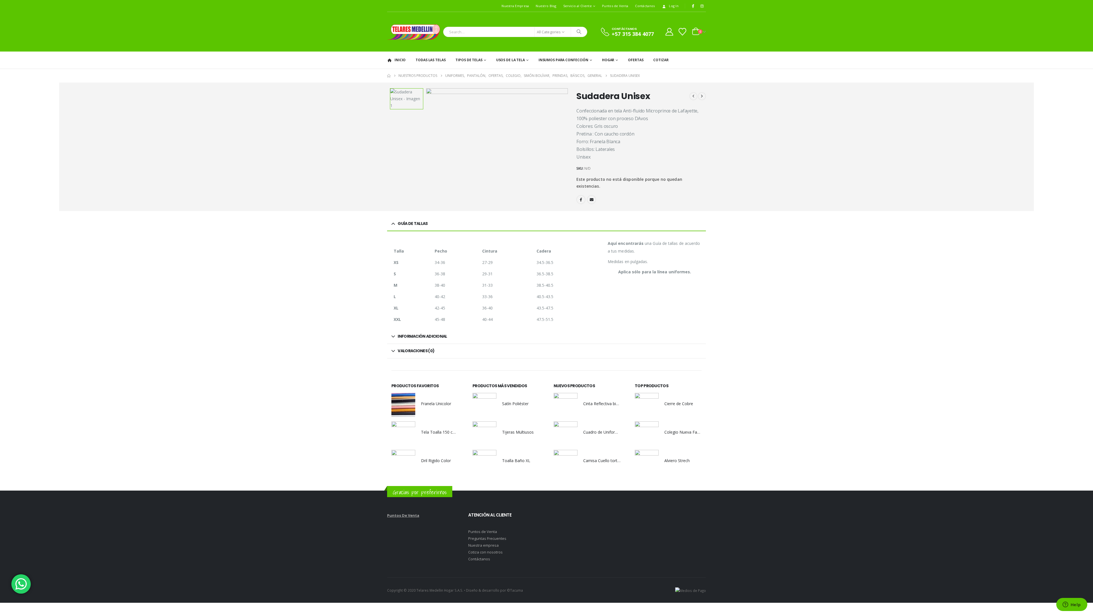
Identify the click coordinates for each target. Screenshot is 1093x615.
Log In (674, 6)
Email (591, 199)
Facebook (580, 199)
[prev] (693, 96)
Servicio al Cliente (577, 6)
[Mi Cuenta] (669, 32)
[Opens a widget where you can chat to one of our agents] (1071, 605)
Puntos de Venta (615, 6)
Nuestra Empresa (515, 6)
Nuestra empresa (483, 545)
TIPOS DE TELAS (468, 60)
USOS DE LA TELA (510, 60)
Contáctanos (645, 6)
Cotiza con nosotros (485, 552)
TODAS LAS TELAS (430, 60)
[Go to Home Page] (389, 75)
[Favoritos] (682, 32)
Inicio (400, 60)
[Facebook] (693, 6)
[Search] (579, 32)
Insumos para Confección (563, 60)
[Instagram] (702, 6)
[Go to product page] (403, 405)
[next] (702, 96)
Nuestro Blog (546, 6)
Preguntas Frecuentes (487, 538)
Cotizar (660, 60)
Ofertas (635, 60)
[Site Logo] (413, 32)
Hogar (608, 60)
